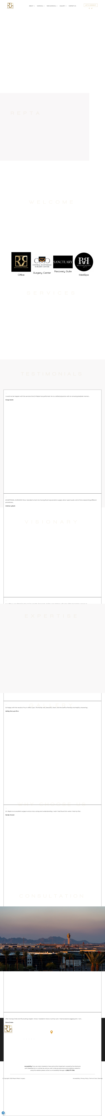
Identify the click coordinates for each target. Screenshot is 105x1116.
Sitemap (100, 1078)
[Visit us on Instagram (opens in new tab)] (89, 8)
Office (21, 274)
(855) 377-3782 (74, 943)
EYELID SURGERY (13, 330)
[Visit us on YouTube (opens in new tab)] (22, 1008)
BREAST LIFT (39, 324)
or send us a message (66, 945)
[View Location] (19, 995)
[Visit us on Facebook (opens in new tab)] (19, 1008)
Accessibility (76, 1078)
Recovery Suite (63, 271)
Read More (25, 143)
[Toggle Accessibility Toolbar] (3, 1113)
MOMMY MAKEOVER (66, 324)
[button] (34, 6)
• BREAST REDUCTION (39, 327)
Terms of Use (93, 1078)
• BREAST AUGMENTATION (39, 330)
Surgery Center (42, 272)
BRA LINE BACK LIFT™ (66, 327)
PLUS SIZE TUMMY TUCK (66, 330)
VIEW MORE (13, 336)
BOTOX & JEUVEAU (92, 330)
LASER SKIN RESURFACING (92, 327)
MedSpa (84, 274)
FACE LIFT (13, 324)
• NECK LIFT (13, 327)
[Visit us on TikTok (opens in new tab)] (92, 8)
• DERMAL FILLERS (91, 324)
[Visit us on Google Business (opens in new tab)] (31, 1008)
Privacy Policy (84, 1078)
